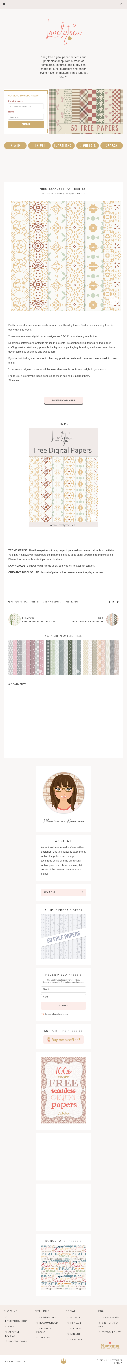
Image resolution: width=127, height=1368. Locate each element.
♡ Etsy (9, 1326)
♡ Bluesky (73, 1317)
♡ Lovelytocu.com (16, 1319)
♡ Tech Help (44, 1337)
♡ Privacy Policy (110, 1332)
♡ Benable (74, 1333)
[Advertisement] (60, 166)
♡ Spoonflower (16, 1341)
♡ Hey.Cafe (74, 1322)
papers (74, 602)
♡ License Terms (109, 1317)
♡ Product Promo (43, 1330)
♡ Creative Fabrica (12, 1334)
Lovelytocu (21, 1361)
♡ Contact (74, 1339)
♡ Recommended (47, 1322)
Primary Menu (2, 4)
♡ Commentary (46, 1317)
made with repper (51, 602)
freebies (35, 602)
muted (66, 602)
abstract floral (20, 602)
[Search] (82, 892)
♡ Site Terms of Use (109, 1324)
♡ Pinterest (75, 1328)
